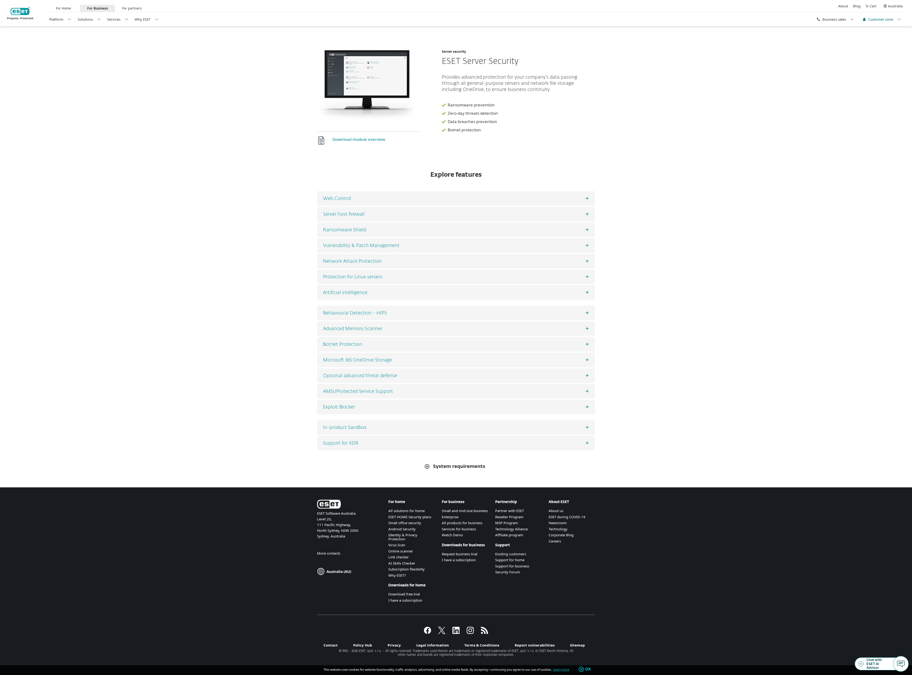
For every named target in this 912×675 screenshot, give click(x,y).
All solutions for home (406, 510)
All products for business (462, 522)
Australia (895, 6)
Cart (873, 6)
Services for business (459, 529)
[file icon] (323, 140)
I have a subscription (405, 600)
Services (113, 19)
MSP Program (506, 522)
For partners (132, 8)
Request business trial (459, 553)
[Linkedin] (456, 632)
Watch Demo (452, 534)
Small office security (404, 522)
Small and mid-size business (465, 510)
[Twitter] (441, 632)
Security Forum (507, 572)
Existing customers (510, 553)
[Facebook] (427, 632)
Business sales (834, 19)
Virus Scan (396, 544)
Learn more (561, 669)
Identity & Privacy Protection (402, 536)
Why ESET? (397, 575)
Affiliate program (509, 534)
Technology (558, 529)
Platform (56, 19)
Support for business (512, 566)
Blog (856, 6)
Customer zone (880, 19)
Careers (555, 541)
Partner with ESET (509, 510)
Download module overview (358, 139)
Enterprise (450, 516)
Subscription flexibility (406, 569)
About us (556, 510)
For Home (63, 8)
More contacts (328, 553)
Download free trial (404, 594)
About (843, 6)
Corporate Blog (561, 534)
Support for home (509, 559)
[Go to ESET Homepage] (20, 13)
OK (588, 669)
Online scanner (400, 551)
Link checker (398, 557)
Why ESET (143, 19)
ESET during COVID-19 (567, 516)
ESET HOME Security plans (409, 516)
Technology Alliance (511, 529)
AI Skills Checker (401, 563)
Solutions (85, 19)
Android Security (402, 529)
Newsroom (558, 522)
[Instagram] (470, 632)
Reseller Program (509, 516)
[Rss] (484, 632)
